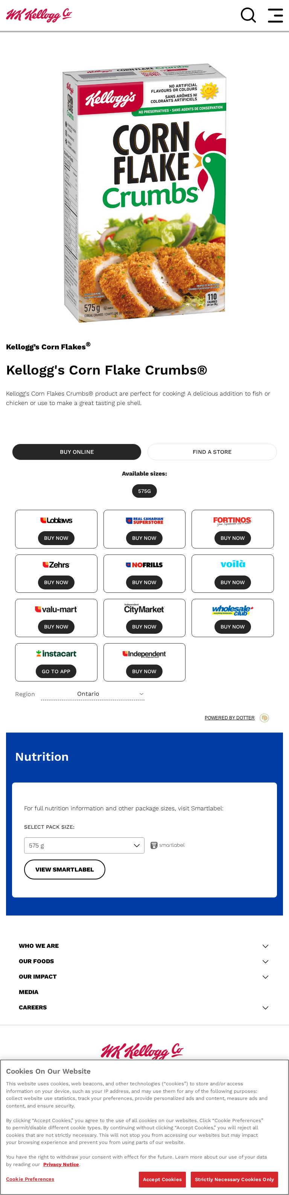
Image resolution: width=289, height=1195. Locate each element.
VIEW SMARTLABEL (64, 869)
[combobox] (92, 693)
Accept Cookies (162, 1179)
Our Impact (38, 976)
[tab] (76, 452)
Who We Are (39, 945)
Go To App (56, 671)
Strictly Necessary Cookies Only (234, 1179)
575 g (36, 845)
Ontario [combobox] (88, 693)
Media (28, 992)
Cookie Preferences (30, 1179)
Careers (33, 1007)
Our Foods (36, 961)
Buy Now (56, 538)
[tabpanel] (144, 584)
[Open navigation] (275, 15)
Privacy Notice (61, 1164)
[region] (144, 1127)
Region (25, 694)
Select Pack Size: (49, 827)
